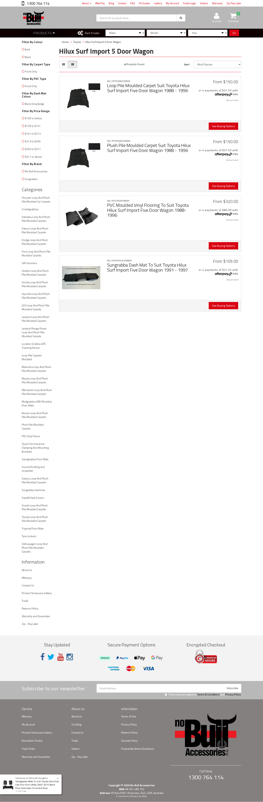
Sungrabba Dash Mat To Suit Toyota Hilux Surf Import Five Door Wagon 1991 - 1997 (147, 267)
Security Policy (129, 741)
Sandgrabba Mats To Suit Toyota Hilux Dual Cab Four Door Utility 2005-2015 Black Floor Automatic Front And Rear (37, 784)
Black (28, 57)
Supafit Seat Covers (33, 498)
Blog (111, 3)
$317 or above (33, 157)
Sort (186, 64)
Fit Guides (144, 3)
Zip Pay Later (233, 3)
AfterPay (100, 3)
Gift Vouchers (29, 263)
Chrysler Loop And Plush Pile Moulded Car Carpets (36, 199)
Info (235, 94)
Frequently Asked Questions (137, 749)
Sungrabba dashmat (33, 490)
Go (234, 33)
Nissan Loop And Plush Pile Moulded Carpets (35, 415)
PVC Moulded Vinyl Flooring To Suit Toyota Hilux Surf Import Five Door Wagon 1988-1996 (148, 210)
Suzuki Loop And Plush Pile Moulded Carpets (35, 507)
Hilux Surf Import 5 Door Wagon (103, 42)
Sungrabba (31, 179)
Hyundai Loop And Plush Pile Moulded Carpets (36, 296)
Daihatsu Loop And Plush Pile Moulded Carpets (36, 219)
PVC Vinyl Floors (31, 436)
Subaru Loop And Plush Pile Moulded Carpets (35, 480)
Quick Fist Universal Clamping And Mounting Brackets (35, 448)
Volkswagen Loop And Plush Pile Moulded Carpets (35, 548)
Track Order (28, 749)
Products (43, 33)
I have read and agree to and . (204, 694)
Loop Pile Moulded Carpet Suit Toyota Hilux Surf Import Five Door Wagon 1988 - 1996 (148, 88)
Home (65, 42)
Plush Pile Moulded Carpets (33, 426)
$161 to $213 (33, 134)
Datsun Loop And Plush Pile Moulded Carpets (35, 230)
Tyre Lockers (29, 536)
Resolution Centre (32, 741)
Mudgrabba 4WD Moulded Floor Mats (37, 403)
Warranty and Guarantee (36, 616)
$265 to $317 (33, 149)
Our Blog (76, 724)
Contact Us (28, 585)
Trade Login (189, 3)
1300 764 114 (37, 3)
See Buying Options (223, 126)
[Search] (180, 18)
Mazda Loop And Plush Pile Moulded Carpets (35, 380)
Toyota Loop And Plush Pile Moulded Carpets (35, 519)
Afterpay (27, 578)
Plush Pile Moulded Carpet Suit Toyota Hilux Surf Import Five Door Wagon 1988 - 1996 (149, 148)
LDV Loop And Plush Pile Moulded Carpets (35, 307)
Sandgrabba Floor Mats (35, 459)
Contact (122, 3)
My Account (172, 3)
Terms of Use (128, 716)
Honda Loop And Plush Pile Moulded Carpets (35, 284)
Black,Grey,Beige (34, 104)
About (85, 3)
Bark (27, 49)
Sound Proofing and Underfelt (33, 469)
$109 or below (33, 118)
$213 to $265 (33, 141)
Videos (204, 3)
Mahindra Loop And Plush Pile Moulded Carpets (36, 369)
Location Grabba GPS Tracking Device (34, 346)
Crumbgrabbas (30, 209)
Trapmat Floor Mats (33, 528)
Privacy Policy (233, 694)
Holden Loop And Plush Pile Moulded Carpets (35, 273)
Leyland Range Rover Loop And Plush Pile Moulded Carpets (34, 332)
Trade (25, 601)
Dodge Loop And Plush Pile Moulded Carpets (35, 242)
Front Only (31, 71)
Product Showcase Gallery (37, 593)
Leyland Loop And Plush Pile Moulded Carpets (35, 319)
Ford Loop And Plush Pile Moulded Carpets (36, 253)
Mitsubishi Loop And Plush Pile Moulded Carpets (37, 392)
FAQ (132, 3)
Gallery (158, 3)
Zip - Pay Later (30, 624)
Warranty (217, 3)
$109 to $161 (33, 126)
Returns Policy (30, 608)
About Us (27, 570)
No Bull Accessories (36, 171)
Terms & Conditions (208, 694)
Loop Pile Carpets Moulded (32, 357)
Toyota (77, 42)
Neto (144, 796)
